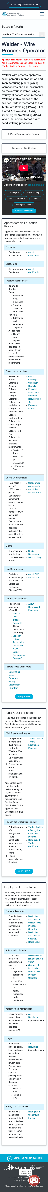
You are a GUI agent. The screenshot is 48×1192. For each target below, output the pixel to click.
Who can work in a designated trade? (35, 959)
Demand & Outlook (16, 199)
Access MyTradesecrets (22, 5)
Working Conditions (23, 205)
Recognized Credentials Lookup (34, 1115)
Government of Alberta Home (18, 1186)
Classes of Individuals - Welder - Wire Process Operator (34, 971)
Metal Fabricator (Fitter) (14, 678)
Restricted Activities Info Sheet (34, 936)
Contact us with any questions (27, 1158)
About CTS (33, 578)
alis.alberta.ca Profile (23, 211)
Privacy (17, 1181)
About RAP (33, 575)
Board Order (34, 942)
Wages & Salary (33, 193)
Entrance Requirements (34, 397)
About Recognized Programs (34, 607)
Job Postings (12, 193)
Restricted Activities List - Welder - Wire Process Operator (35, 923)
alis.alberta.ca (36, 185)
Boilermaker (14, 672)
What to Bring (34, 558)
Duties (35, 199)
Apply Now (23, 697)
